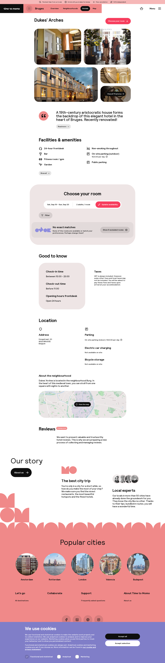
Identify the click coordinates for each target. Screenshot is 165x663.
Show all (44, 173)
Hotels (85, 8)
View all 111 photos (114, 94)
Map (94, 8)
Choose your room (116, 21)
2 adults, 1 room (83, 204)
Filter (47, 215)
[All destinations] (29, 8)
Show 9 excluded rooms (113, 230)
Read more (62, 127)
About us (19, 472)
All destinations (22, 600)
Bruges (39, 8)
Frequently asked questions (93, 600)
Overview (55, 8)
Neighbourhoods (70, 8)
